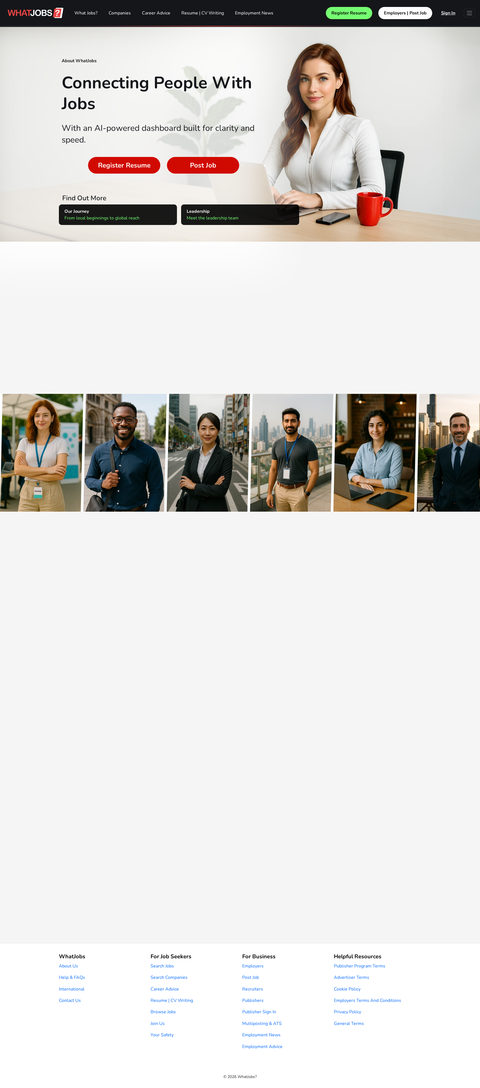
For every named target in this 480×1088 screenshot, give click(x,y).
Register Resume (349, 13)
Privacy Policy (347, 1012)
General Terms (349, 1024)
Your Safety (162, 1035)
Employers (253, 966)
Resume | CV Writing (202, 13)
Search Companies (169, 977)
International (71, 989)
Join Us (158, 1024)
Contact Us (70, 1000)
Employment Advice (262, 1047)
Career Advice (156, 13)
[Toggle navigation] (469, 13)
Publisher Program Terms (359, 966)
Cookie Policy (347, 989)
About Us (68, 966)
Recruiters (252, 989)
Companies (120, 13)
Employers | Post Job (405, 13)
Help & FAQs (72, 977)
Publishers (253, 1000)
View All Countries (240, 348)
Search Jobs (162, 966)
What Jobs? (86, 13)
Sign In (448, 13)
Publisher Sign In (259, 1012)
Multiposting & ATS (262, 1024)
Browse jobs (163, 1012)
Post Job (203, 165)
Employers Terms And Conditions (367, 1000)
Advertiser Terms (351, 977)
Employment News (254, 13)
